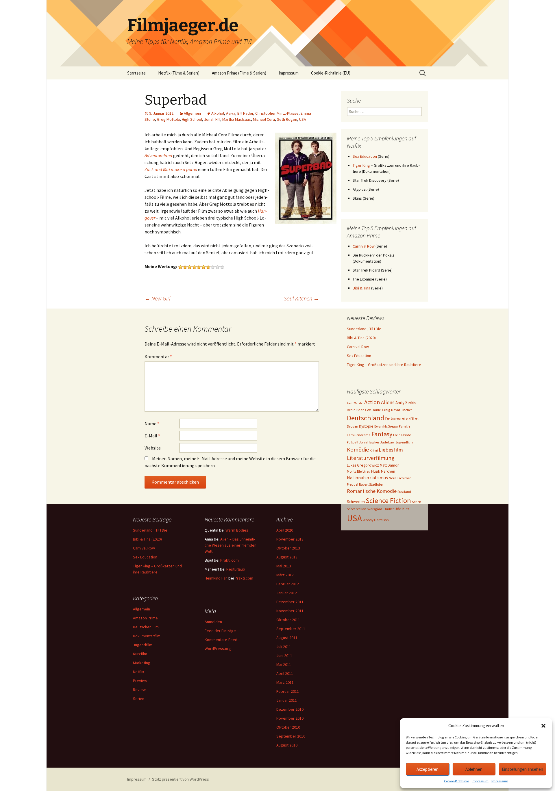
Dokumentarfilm (402, 419)
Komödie (358, 449)
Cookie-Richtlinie (456, 781)
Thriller (388, 509)
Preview (140, 680)
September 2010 (290, 736)
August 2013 (286, 557)
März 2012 (285, 575)
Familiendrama (359, 435)
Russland (404, 491)
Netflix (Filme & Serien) (178, 73)
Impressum (480, 781)
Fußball (352, 442)
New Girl (158, 298)
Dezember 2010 (290, 709)
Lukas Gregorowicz (363, 465)
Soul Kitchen (301, 298)
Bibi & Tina (361, 288)
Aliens (388, 402)
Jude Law (387, 442)
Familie (404, 426)
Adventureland (158, 155)
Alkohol (217, 113)
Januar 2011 (286, 700)
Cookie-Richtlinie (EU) (330, 73)
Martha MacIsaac (236, 119)
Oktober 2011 (288, 619)
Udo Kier (402, 508)
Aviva (230, 113)
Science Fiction (388, 500)
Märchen (388, 471)
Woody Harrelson (376, 520)
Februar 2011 (287, 691)
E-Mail (152, 436)
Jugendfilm (404, 442)
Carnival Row (364, 246)
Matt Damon (389, 465)
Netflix (138, 671)
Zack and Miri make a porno (171, 169)
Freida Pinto (402, 435)
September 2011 (290, 628)
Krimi (374, 450)
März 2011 (285, 682)
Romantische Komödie (372, 491)
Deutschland (365, 417)
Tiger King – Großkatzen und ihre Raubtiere (384, 364)
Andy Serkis (405, 402)
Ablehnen (473, 769)
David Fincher (401, 410)
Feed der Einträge (220, 630)
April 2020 (284, 530)
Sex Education (365, 156)
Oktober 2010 (288, 727)
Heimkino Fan (216, 578)
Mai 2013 (283, 566)
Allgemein (192, 113)
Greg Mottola (168, 119)
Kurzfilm (140, 653)
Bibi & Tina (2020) (361, 337)
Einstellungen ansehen (522, 769)
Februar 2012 (287, 583)
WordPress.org (218, 648)
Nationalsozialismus (367, 477)
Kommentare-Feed (221, 639)
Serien (416, 502)
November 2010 (290, 718)
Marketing (141, 662)
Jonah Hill (212, 119)
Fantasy (381, 434)
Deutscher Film (146, 627)
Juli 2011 (283, 646)
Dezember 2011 (290, 601)
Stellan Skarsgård (369, 509)
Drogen (352, 426)
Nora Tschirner (400, 478)
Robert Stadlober (371, 484)
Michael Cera (264, 119)
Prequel (352, 484)
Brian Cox (363, 410)
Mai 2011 (283, 664)
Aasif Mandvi (355, 403)
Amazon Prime (145, 618)
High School (192, 119)
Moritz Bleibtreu (358, 471)
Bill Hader (245, 113)
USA (302, 119)
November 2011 (290, 610)
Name (152, 423)
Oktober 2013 (288, 548)
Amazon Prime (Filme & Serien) (239, 73)
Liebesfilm (391, 449)
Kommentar (158, 356)
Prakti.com (229, 560)
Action (372, 402)
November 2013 (290, 539)
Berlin (351, 410)
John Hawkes (369, 442)
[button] (543, 726)
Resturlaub (235, 569)
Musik (375, 471)
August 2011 (286, 637)
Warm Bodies (236, 530)
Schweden (356, 501)
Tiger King (361, 165)
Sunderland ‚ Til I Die (364, 328)
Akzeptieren (428, 769)
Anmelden (213, 621)
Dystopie (366, 426)
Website (153, 448)
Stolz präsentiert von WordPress (180, 779)
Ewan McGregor (386, 426)
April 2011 (284, 673)
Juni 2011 (284, 655)
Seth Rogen (287, 119)
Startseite (136, 73)
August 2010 (286, 745)
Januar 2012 (286, 592)
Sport (351, 509)
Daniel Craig (381, 410)
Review (139, 689)
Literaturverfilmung (370, 457)
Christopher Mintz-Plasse (277, 113)
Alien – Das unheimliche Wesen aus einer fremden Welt (230, 545)
